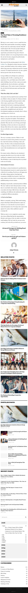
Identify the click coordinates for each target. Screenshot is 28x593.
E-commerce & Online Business (7, 569)
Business (2, 32)
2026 (3, 523)
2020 (3, 557)
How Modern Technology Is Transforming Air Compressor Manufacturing (13, 302)
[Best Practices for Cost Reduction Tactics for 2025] (4, 448)
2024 (3, 548)
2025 (3, 545)
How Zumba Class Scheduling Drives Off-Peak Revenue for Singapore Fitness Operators (12, 372)
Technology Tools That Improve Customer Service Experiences (11, 488)
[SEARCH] (25, 517)
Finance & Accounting (5, 571)
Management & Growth (5, 579)
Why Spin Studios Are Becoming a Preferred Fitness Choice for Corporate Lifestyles (12, 326)
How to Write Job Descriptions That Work (16, 463)
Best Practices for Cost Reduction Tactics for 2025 (17, 447)
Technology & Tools (5, 583)
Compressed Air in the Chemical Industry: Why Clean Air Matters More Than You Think (13, 482)
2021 (3, 554)
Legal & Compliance (5, 577)
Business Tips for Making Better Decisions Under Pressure (13, 279)
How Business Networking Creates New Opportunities (11, 395)
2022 (3, 551)
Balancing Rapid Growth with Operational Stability (12, 504)
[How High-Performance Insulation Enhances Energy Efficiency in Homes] (14, 414)
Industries (3, 575)
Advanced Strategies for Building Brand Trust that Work (14, 229)
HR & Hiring (3, 573)
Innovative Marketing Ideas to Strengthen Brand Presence (13, 499)
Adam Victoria (4, 38)
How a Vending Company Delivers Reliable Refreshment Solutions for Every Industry (13, 475)
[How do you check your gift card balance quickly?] (4, 433)
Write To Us (14, 1)
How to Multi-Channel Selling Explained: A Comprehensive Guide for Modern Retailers (17, 455)
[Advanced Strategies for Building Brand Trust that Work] (4, 440)
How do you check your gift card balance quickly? (14, 237)
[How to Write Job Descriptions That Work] (4, 464)
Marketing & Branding (5, 581)
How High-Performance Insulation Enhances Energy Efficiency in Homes (12, 349)
